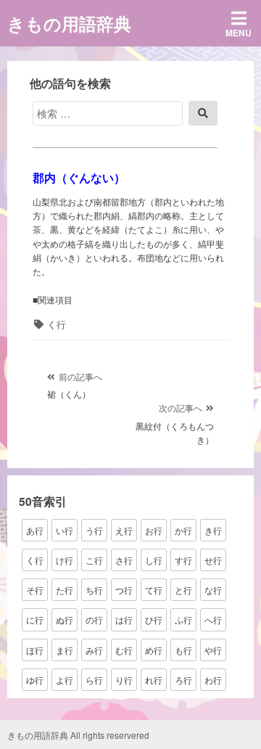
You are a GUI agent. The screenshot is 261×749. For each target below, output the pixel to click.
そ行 (35, 590)
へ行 (213, 619)
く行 (56, 324)
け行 (64, 560)
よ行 (64, 680)
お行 (153, 530)
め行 (153, 650)
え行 (124, 530)
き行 (213, 530)
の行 (94, 619)
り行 (124, 680)
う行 (94, 530)
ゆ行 (35, 680)
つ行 (124, 590)
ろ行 (183, 680)
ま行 (64, 650)
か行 (183, 530)
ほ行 (35, 650)
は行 (124, 619)
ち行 (94, 590)
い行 (64, 530)
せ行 (213, 560)
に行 (35, 619)
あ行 (35, 530)
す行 (183, 560)
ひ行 (153, 619)
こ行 (94, 560)
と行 (183, 590)
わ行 (213, 680)
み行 (94, 650)
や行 (213, 650)
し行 (153, 560)
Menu (238, 32)
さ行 (124, 560)
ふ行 (183, 619)
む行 (124, 650)
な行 (213, 590)
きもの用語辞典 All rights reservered (78, 735)
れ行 (153, 680)
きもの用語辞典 (69, 23)
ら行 (94, 680)
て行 (153, 590)
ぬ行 (64, 619)
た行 (64, 590)
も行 (183, 650)
